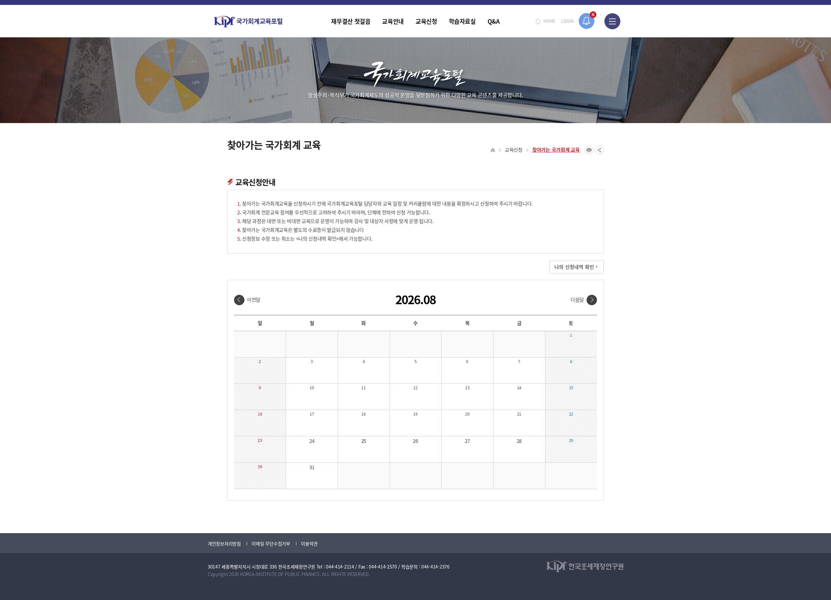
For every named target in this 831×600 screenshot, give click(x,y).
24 (311, 440)
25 (363, 440)
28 (519, 440)
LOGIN (567, 21)
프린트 (589, 150)
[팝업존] (587, 21)
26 (415, 440)
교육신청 (514, 149)
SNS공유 (599, 150)
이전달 (253, 299)
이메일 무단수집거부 (271, 543)
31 (311, 467)
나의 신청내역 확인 (574, 266)
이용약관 (309, 543)
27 (467, 440)
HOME (549, 21)
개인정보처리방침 (224, 543)
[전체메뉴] (612, 21)
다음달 (577, 299)
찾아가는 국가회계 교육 (556, 149)
